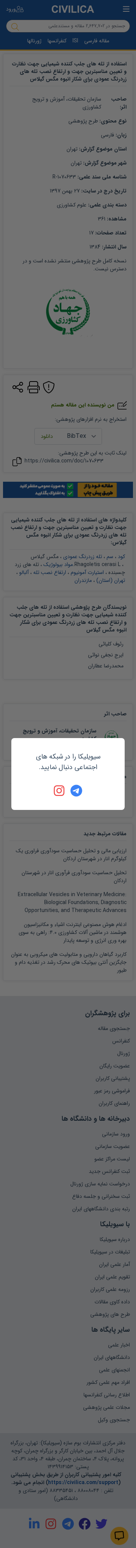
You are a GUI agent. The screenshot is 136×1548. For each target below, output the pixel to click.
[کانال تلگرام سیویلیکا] (76, 791)
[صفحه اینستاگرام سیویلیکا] (60, 791)
